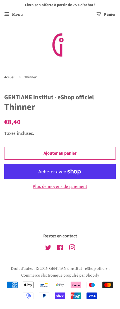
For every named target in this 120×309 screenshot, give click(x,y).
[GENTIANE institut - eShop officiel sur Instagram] (72, 248)
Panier (109, 14)
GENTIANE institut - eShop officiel (79, 268)
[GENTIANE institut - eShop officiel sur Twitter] (48, 248)
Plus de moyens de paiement (60, 186)
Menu (17, 14)
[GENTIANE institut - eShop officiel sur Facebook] (60, 248)
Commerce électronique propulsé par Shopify (60, 275)
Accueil (10, 77)
